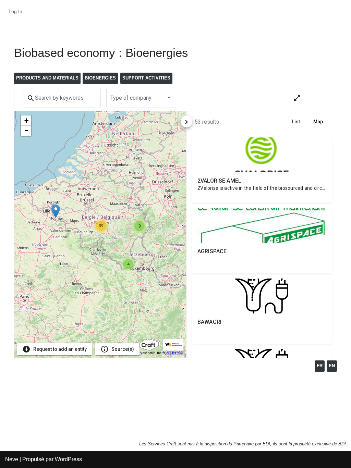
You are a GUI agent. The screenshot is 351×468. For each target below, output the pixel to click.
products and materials (47, 78)
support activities (146, 78)
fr (320, 365)
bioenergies (100, 78)
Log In (15, 11)
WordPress (68, 459)
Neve (11, 459)
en (332, 365)
